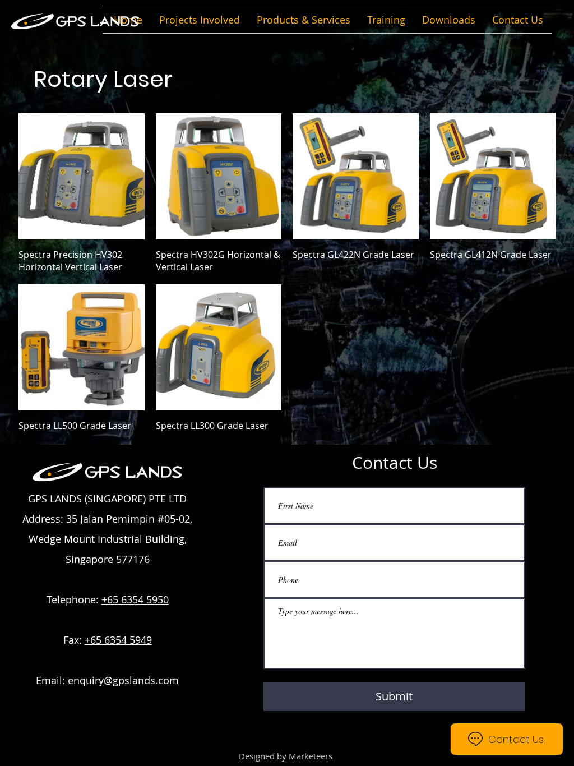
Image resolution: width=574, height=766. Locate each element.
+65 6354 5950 (135, 599)
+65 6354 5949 (118, 640)
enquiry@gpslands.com (123, 680)
